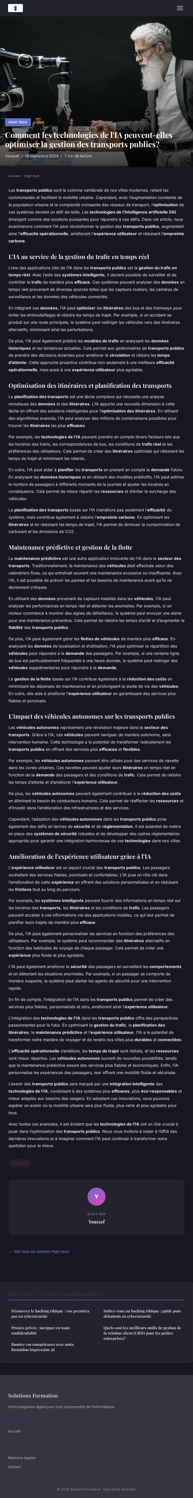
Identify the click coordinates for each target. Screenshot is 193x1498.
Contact (14, 1467)
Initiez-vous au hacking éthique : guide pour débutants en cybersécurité (142, 1313)
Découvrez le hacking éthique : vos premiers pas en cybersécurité (50, 1313)
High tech (18, 122)
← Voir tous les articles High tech (39, 1251)
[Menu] (180, 8)
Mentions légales (22, 1458)
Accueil (14, 176)
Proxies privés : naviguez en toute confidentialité (40, 1330)
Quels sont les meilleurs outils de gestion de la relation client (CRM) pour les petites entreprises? (142, 1333)
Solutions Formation (33, 1395)
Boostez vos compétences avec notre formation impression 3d (42, 1347)
